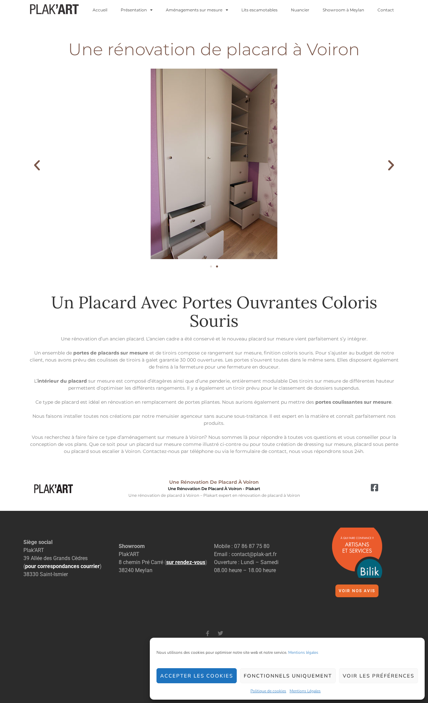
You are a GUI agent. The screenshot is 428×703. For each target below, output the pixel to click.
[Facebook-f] (207, 633)
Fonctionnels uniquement (288, 676)
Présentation (134, 10)
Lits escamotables (259, 10)
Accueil (100, 10)
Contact (386, 10)
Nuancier (300, 10)
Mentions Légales (305, 691)
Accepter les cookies (196, 676)
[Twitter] (220, 633)
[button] (37, 165)
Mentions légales (303, 652)
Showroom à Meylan (343, 10)
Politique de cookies (268, 691)
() (186, 562)
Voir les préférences (378, 676)
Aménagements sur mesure (194, 10)
